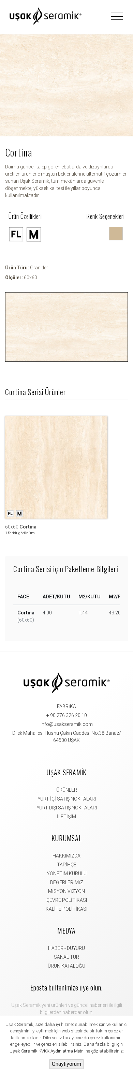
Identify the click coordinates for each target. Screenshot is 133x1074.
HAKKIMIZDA (66, 856)
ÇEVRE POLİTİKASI (66, 900)
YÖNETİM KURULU (67, 873)
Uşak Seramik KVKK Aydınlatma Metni (47, 1051)
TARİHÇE (66, 864)
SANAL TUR (66, 957)
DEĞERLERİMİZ (66, 882)
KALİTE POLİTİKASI (66, 909)
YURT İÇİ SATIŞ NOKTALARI (67, 799)
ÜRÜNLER (66, 790)
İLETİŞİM (66, 816)
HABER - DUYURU (66, 948)
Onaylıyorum (66, 1064)
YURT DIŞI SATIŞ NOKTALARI (66, 807)
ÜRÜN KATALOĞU (66, 966)
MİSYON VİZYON (66, 891)
